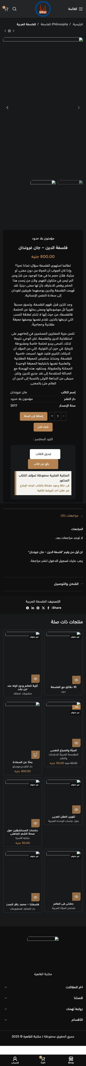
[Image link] (43, 952)
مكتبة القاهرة (32, 1037)
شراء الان (43, 427)
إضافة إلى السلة (33, 416)
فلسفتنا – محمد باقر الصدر (22, 904)
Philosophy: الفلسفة (54, 24)
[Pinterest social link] (38, 608)
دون (63, 691)
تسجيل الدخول (58, 561)
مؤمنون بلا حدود (43, 239)
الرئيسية (77, 24)
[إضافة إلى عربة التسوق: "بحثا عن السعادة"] (35, 755)
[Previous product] (13, 31)
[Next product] (5, 31)
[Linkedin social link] (32, 608)
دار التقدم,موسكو (23, 766)
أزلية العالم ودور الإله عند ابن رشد (22, 687)
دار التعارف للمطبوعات (22, 908)
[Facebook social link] (48, 608)
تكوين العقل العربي (63, 817)
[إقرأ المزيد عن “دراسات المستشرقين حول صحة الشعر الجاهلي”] (35, 823)
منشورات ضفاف (22, 693)
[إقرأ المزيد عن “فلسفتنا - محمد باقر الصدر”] (35, 897)
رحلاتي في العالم (63, 904)
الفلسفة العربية (26, 24)
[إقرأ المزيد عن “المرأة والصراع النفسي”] (76, 743)
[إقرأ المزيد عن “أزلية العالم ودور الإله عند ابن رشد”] (35, 679)
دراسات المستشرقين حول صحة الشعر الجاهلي (22, 832)
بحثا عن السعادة (23, 762)
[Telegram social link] (27, 608)
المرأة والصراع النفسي (63, 750)
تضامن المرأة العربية (63, 908)
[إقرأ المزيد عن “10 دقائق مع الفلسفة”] (76, 680)
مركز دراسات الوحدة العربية (63, 821)
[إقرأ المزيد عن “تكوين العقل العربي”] (76, 809)
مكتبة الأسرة (22, 838)
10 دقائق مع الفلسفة (63, 687)
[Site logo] (43, 9)
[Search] (14, 9)
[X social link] (43, 608)
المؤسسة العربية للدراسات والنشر (63, 756)
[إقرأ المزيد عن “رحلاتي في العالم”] (76, 896)
